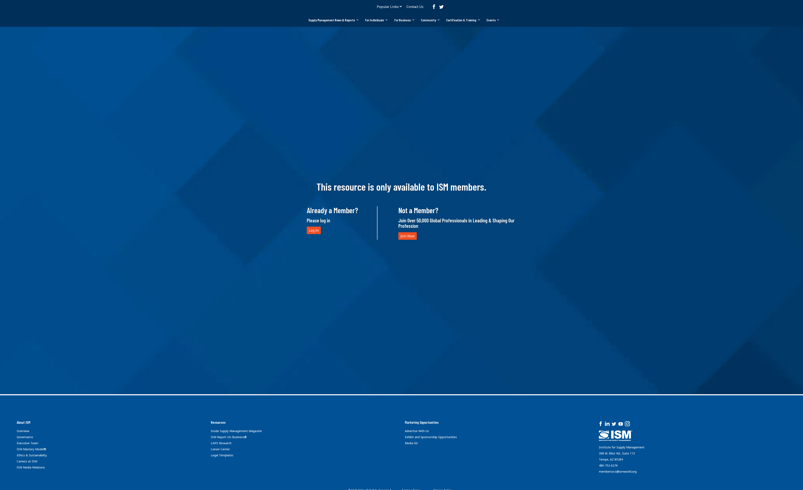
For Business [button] (402, 20)
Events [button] (491, 20)
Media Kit (411, 443)
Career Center (220, 449)
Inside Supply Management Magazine (236, 431)
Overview (23, 431)
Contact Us (415, 6)
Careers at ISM (27, 461)
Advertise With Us (417, 431)
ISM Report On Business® (229, 437)
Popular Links (388, 6)
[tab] (333, 20)
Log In (314, 230)
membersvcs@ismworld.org (618, 471)
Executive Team (27, 443)
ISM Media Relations (31, 467)
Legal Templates (222, 455)
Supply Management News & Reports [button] (331, 20)
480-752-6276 (608, 465)
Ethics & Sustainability (32, 455)
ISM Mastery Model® (31, 449)
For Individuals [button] (374, 20)
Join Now (407, 236)
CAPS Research (221, 443)
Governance (25, 437)
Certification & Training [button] (461, 20)
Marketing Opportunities (422, 422)
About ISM (23, 422)
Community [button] (428, 20)
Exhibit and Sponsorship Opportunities (431, 437)
